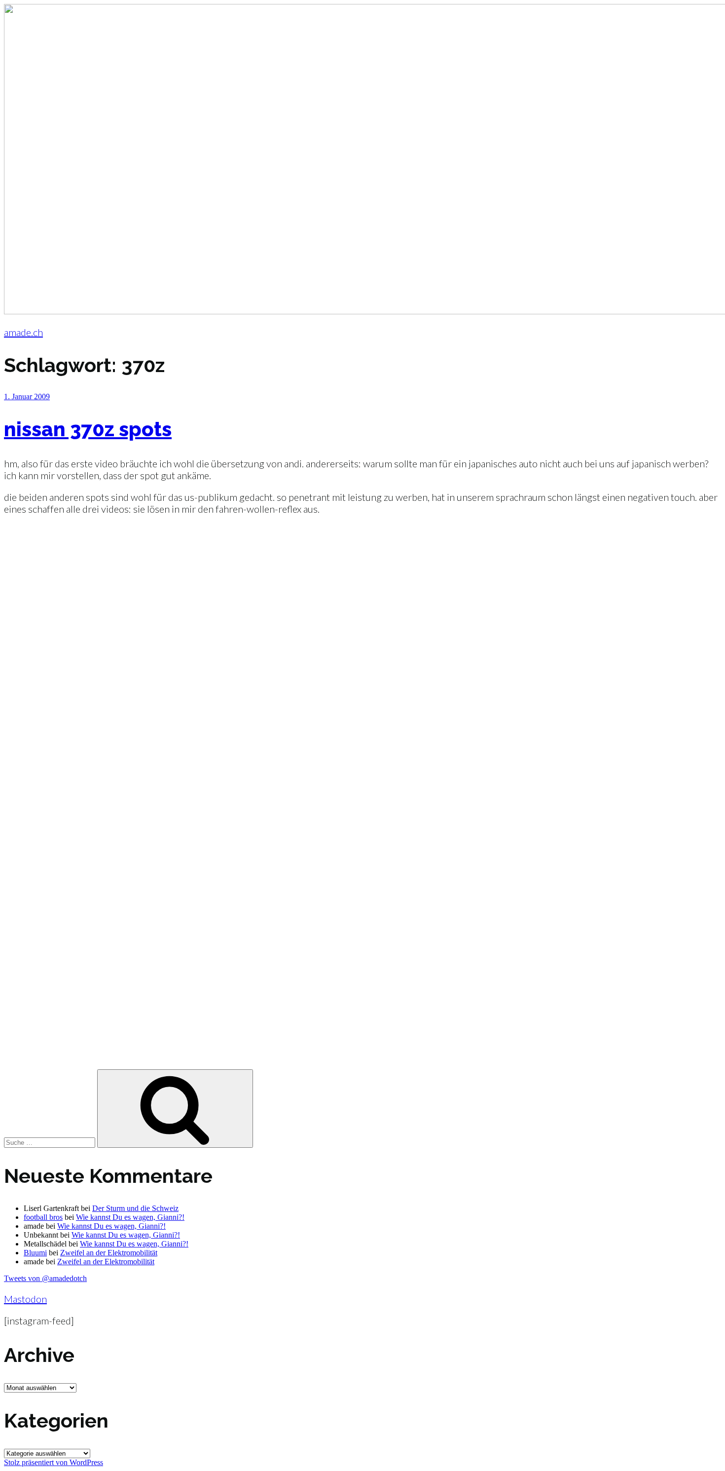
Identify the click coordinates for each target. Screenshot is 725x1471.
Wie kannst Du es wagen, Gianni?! (130, 1217)
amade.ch (23, 332)
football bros (43, 1217)
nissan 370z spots (88, 429)
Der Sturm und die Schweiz (135, 1208)
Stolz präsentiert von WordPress (53, 1462)
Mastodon (25, 1299)
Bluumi (35, 1252)
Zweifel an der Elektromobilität (108, 1252)
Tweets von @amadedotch (45, 1278)
